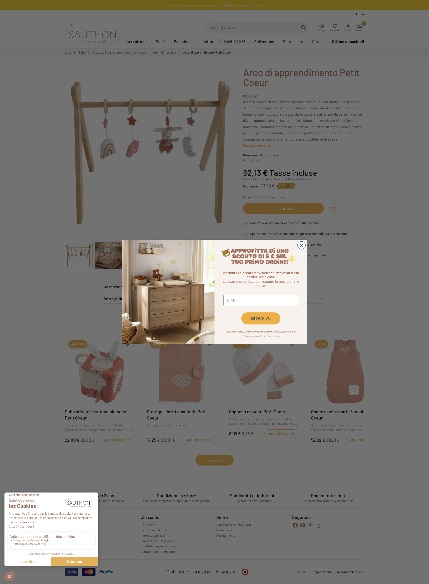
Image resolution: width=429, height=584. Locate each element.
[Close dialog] (301, 245)
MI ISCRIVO (261, 318)
